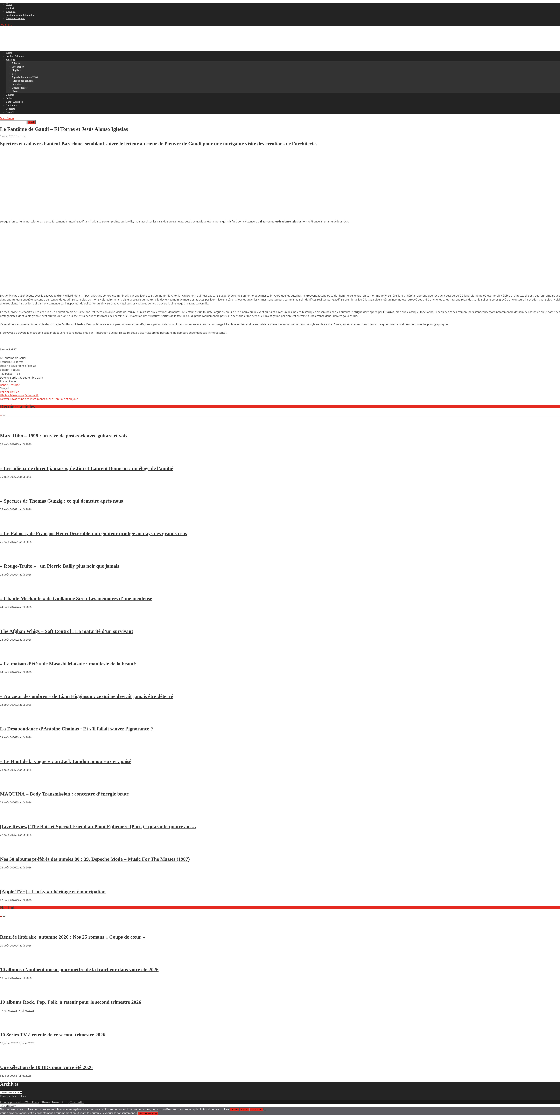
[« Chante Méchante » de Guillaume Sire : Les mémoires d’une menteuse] (9, 590)
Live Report (18, 66)
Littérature (11, 105)
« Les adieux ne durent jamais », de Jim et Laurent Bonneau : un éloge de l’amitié (86, 468)
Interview (17, 84)
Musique (10, 59)
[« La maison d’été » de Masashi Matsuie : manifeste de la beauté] (9, 655)
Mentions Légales (15, 18)
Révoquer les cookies (13, 1096)
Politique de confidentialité (20, 14)
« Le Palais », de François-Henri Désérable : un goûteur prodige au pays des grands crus (93, 533)
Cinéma (10, 94)
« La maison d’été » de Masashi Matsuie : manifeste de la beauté (68, 663)
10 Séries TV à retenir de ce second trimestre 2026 (52, 1034)
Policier (4, 392)
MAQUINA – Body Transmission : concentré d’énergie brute (64, 794)
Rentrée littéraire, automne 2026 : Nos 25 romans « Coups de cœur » (72, 937)
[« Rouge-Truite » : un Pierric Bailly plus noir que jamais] (9, 557)
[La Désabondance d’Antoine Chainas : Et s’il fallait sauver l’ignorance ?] (9, 720)
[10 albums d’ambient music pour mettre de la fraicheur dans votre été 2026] (9, 961)
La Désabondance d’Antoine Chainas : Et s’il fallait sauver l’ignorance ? (76, 728)
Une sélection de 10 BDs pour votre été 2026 (46, 1067)
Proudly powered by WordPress (19, 1102)
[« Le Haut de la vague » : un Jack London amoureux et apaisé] (9, 753)
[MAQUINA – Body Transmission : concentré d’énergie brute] (9, 785)
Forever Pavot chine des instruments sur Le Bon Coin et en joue (39, 399)
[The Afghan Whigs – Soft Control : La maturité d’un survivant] (9, 623)
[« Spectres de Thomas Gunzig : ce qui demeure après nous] (9, 492)
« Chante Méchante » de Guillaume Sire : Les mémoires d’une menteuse (76, 598)
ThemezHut (77, 1102)
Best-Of (10, 112)
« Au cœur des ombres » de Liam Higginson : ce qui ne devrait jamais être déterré (86, 696)
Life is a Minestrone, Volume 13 (19, 395)
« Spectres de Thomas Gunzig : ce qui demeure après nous (61, 501)
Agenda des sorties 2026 (25, 77)
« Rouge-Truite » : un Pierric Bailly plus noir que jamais (59, 566)
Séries (9, 98)
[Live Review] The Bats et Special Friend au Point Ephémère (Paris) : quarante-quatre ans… (98, 826)
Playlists (16, 70)
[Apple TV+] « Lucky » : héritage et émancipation (53, 891)
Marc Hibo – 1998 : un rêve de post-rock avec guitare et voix (64, 435)
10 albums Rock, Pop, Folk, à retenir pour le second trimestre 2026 (70, 1002)
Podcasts (10, 108)
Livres (15, 91)
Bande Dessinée (14, 101)
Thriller (14, 392)
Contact (10, 7)
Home (9, 4)
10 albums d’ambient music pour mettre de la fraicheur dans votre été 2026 (79, 969)
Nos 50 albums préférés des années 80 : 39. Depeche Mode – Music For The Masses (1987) (95, 859)
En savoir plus (256, 1109)
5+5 (14, 73)
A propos (10, 11)
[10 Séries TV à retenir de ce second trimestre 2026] (9, 1026)
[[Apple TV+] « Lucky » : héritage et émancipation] (9, 883)
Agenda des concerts (23, 80)
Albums (16, 63)
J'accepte (234, 1109)
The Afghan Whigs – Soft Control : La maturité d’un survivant (66, 631)
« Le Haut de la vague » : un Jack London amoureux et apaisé (65, 761)
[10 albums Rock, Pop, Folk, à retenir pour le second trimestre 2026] (9, 994)
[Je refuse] (265, 1110)
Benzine (21, 136)
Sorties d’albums (15, 56)
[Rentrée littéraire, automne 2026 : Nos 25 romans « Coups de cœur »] (9, 928)
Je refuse (244, 1109)
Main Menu (7, 118)
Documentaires (20, 87)
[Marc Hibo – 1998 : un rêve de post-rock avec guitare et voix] (9, 427)
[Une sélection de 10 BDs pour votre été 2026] (9, 1059)
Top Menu (6, 24)
